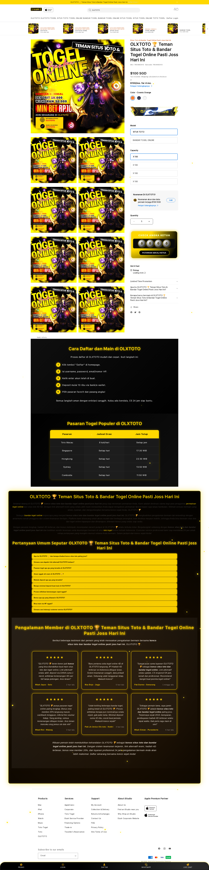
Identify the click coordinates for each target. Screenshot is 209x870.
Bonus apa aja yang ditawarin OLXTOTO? (49, 598)
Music (40, 823)
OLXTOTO (35, 18)
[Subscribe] (75, 856)
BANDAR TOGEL (90, 18)
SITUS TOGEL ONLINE (142, 18)
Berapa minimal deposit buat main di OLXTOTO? (52, 586)
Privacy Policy (97, 827)
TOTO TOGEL (159, 18)
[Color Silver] (145, 98)
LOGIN (62, 867)
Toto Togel (43, 827)
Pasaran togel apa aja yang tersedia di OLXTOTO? (52, 568)
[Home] (36, 9)
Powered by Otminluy (163, 861)
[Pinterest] (140, 313)
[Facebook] (132, 313)
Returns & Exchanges (100, 814)
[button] (35, 18)
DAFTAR (104, 867)
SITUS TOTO (62, 18)
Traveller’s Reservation (75, 832)
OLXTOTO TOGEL (48, 18)
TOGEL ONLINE (75, 18)
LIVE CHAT (187, 867)
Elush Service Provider (74, 818)
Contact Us (96, 818)
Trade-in (68, 827)
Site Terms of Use (99, 832)
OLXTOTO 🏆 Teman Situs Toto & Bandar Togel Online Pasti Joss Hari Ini (104, 2)
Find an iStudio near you (128, 809)
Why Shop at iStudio (127, 814)
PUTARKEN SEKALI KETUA (154, 253)
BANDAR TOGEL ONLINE (108, 18)
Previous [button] (32, 2)
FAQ (93, 823)
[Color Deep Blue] (139, 98)
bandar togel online (33, 515)
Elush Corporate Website (128, 818)
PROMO (21, 867)
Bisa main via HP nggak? (43, 603)
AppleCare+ (70, 805)
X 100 (135, 157)
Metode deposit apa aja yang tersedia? (48, 580)
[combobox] (113, 10)
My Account (96, 805)
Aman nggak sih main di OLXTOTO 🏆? (49, 574)
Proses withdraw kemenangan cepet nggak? (50, 592)
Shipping (144, 77)
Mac (40, 805)
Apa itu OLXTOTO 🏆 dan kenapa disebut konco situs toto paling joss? (60, 556)
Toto (40, 832)
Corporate (69, 809)
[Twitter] (136, 313)
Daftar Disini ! (133, 2)
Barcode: (148, 65)
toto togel (108, 530)
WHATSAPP (146, 867)
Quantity (134, 215)
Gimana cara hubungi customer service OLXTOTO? (53, 609)
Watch (41, 818)
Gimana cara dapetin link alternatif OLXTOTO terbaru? (54, 562)
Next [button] (177, 2)
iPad (40, 809)
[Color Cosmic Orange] (132, 98)
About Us (122, 805)
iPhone (41, 814)
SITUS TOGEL (126, 18)
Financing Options (72, 823)
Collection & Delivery (100, 809)
